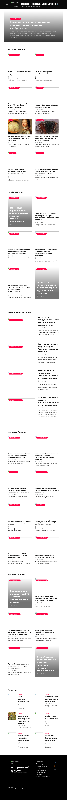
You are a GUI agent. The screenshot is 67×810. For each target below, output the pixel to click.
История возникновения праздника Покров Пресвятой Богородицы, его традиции (24, 719)
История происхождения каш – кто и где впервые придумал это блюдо (19, 138)
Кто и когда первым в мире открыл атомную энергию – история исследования (18, 215)
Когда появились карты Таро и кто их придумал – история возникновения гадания (46, 171)
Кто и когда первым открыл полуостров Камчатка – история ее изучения (47, 490)
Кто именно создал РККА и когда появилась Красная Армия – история (17, 555)
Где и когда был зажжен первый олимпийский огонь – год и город (47, 632)
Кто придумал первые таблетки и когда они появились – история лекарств (19, 105)
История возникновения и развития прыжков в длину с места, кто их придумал (19, 632)
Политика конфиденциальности (43, 775)
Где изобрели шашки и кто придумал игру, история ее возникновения (18, 666)
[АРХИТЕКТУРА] (20, 485)
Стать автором (40, 764)
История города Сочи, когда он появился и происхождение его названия (19, 523)
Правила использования (41, 769)
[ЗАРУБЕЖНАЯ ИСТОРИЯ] (21, 335)
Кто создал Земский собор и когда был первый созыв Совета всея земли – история (47, 523)
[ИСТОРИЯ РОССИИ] (20, 450)
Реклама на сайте (41, 766)
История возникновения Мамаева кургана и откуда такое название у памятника (18, 490)
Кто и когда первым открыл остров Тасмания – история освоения (48, 348)
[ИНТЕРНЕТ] (47, 100)
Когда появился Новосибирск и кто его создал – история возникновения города (19, 455)
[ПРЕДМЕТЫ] (47, 68)
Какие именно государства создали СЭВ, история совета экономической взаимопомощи (19, 288)
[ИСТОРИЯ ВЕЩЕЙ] (20, 68)
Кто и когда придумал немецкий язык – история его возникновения (48, 321)
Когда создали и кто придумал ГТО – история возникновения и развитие (19, 596)
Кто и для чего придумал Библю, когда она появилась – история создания (52, 717)
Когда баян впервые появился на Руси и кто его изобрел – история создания (46, 138)
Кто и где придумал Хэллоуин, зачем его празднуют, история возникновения (51, 699)
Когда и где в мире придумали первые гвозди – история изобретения (19, 73)
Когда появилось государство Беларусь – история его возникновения (48, 374)
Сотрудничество (41, 772)
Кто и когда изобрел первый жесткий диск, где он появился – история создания (47, 105)
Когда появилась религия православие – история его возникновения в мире (25, 739)
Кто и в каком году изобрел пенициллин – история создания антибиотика (19, 251)
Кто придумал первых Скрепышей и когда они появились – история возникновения (17, 172)
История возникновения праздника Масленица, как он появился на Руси (24, 700)
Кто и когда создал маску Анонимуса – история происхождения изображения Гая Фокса (47, 217)
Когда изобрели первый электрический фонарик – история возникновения (44, 73)
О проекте (39, 761)
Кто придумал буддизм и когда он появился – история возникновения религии (51, 739)
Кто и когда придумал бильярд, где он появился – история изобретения (46, 598)
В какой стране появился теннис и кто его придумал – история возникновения (46, 664)
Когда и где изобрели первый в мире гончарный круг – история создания (47, 287)
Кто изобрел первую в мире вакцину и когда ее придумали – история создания (46, 252)
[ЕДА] (20, 133)
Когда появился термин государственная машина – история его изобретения (45, 555)
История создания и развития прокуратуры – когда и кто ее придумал (48, 401)
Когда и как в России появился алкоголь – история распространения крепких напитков (46, 456)
